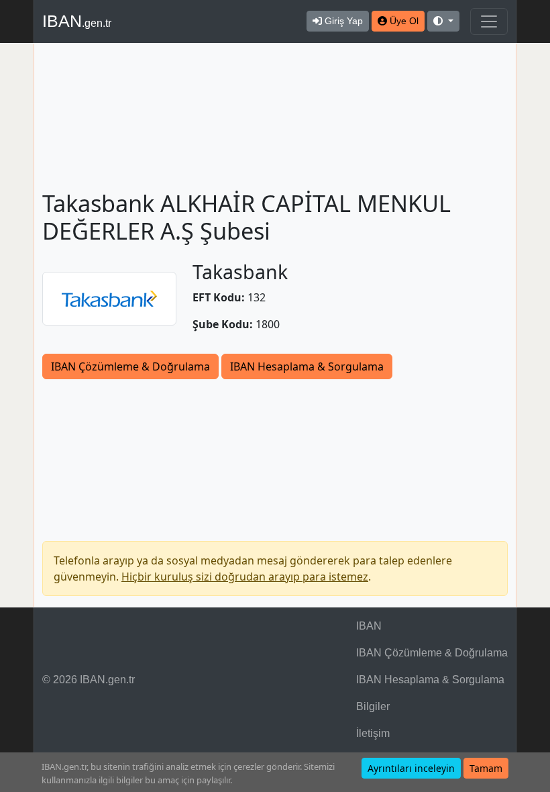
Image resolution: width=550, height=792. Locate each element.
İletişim (373, 733)
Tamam (486, 768)
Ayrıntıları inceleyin (411, 768)
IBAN (76, 20)
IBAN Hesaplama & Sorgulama (307, 366)
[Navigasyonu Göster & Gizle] (489, 21)
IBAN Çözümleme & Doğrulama (130, 366)
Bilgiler (373, 706)
